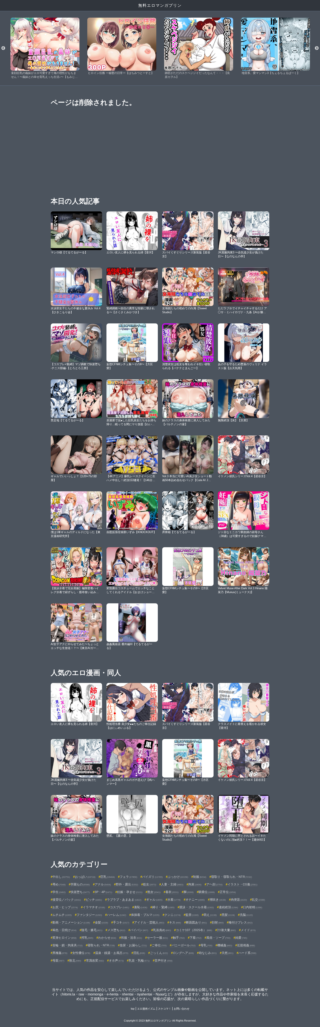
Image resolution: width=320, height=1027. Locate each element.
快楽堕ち (80, 892)
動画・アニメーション (71, 922)
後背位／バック (66, 899)
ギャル (154, 899)
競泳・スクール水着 (196, 907)
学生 (59, 892)
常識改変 (95, 960)
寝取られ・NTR (101, 945)
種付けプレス (241, 922)
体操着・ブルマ (145, 915)
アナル (103, 884)
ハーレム (116, 915)
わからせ (107, 937)
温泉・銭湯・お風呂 (111, 953)
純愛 (241, 937)
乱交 (258, 899)
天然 (227, 953)
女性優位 (81, 953)
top (133, 1008)
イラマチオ (94, 907)
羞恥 (140, 907)
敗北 (75, 960)
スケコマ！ (164, 1008)
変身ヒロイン (64, 937)
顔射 (218, 922)
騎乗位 (207, 892)
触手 (179, 937)
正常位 (228, 892)
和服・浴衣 (131, 937)
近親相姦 (246, 945)
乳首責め (162, 930)
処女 (149, 884)
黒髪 (228, 915)
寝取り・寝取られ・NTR (231, 876)
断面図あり (196, 922)
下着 (195, 937)
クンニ (172, 915)
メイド (248, 930)
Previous (3, 48)
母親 (58, 960)
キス (175, 922)
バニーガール (183, 945)
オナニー (195, 899)
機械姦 (224, 945)
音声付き (163, 960)
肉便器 (239, 899)
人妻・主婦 (172, 884)
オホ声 (116, 960)
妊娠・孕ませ (129, 892)
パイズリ (152, 876)
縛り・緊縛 (163, 907)
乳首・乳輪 (139, 960)
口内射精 (252, 907)
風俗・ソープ (218, 937)
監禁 (192, 915)
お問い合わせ (181, 1008)
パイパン (139, 930)
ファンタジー (89, 915)
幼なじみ (208, 953)
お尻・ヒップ (65, 907)
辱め (59, 884)
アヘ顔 (214, 884)
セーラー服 (157, 937)
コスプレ (119, 907)
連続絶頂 (228, 907)
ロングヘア (183, 953)
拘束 (194, 884)
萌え (210, 915)
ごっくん (159, 953)
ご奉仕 (159, 945)
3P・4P (103, 892)
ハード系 (247, 953)
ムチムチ (62, 915)
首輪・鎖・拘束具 (67, 945)
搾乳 (87, 937)
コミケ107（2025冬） (194, 930)
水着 (173, 899)
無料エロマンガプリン (160, 5)
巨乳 (107, 876)
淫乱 (139, 953)
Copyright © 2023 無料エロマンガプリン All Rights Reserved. (160, 1020)
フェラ (128, 876)
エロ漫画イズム (146, 1008)
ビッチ (94, 899)
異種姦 (59, 953)
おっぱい (85, 876)
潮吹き (218, 899)
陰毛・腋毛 (91, 930)
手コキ (121, 922)
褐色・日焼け (64, 930)
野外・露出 (127, 884)
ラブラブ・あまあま (124, 899)
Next (317, 48)
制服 (199, 876)
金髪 (101, 922)
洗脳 (246, 915)
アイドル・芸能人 (149, 922)
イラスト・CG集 (242, 884)
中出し (61, 876)
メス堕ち (116, 930)
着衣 (172, 892)
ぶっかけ (178, 876)
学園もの (80, 884)
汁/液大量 (226, 930)
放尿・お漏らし (133, 945)
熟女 (153, 892)
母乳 (206, 945)
